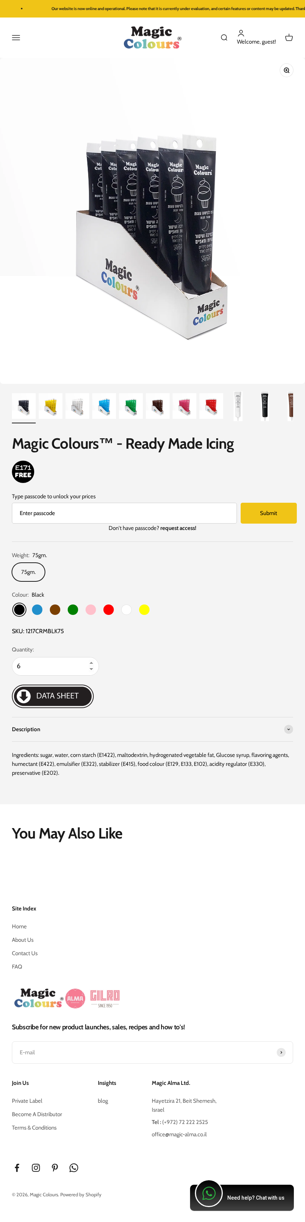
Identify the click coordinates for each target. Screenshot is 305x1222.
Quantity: (23, 649)
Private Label (27, 1101)
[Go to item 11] (292, 407)
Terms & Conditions (34, 1127)
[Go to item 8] (211, 407)
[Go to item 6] (158, 407)
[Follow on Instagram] (36, 1168)
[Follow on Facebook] (17, 1168)
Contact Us (25, 953)
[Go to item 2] (50, 407)
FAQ (17, 966)
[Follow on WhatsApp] (74, 1168)
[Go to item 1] (24, 407)
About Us (22, 940)
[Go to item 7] (184, 407)
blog (103, 1101)
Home (19, 926)
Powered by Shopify (81, 1194)
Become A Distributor (37, 1114)
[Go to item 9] (238, 407)
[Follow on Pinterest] (55, 1168)
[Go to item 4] (104, 407)
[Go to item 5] (131, 407)
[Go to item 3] (77, 407)
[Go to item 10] (265, 407)
